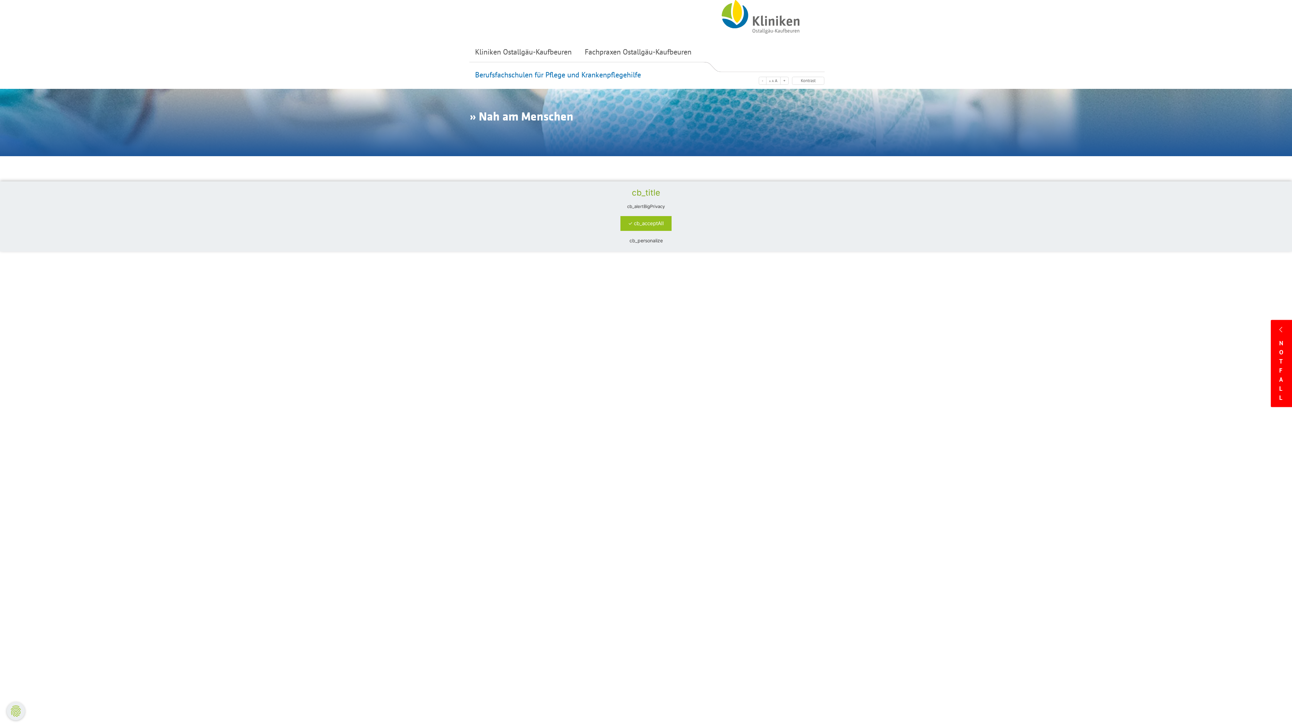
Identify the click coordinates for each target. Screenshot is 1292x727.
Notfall (1281, 370)
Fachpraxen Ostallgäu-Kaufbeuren (638, 52)
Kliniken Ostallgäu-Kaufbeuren (523, 52)
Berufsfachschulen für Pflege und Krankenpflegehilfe (558, 74)
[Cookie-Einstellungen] (16, 711)
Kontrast (808, 80)
